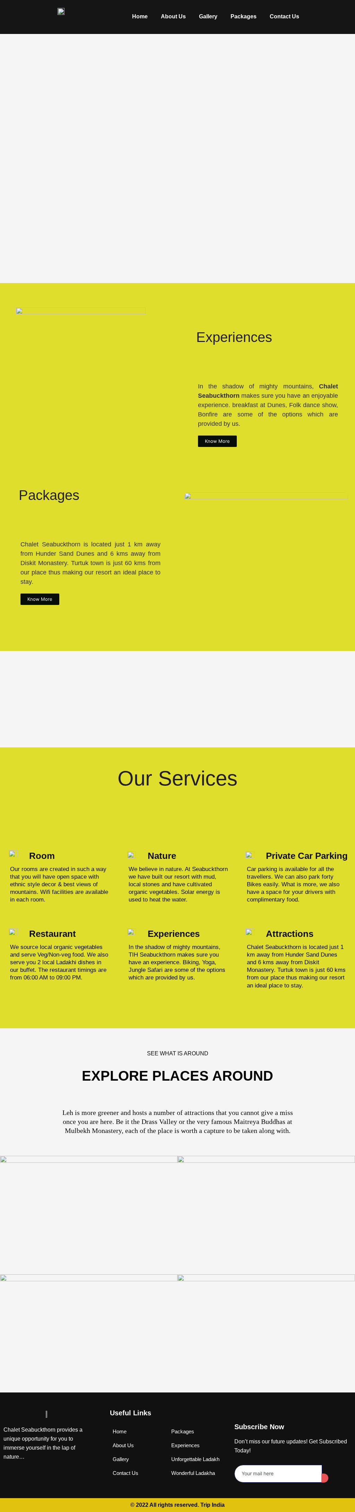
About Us (173, 16)
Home (140, 16)
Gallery (208, 16)
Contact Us (284, 16)
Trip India (212, 1505)
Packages (244, 16)
